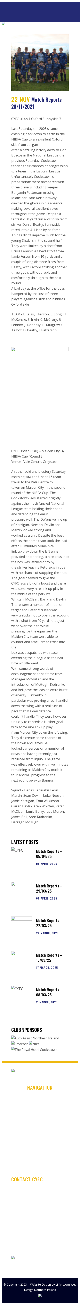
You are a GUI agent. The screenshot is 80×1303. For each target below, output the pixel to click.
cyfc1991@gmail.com (27, 1248)
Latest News (40, 1112)
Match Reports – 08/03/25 (49, 992)
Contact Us (40, 1152)
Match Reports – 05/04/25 (49, 853)
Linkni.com (63, 1284)
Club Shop (40, 1120)
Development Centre (40, 1128)
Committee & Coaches (40, 1136)
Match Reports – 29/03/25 (49, 888)
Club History (40, 1104)
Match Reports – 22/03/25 (49, 922)
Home (40, 1096)
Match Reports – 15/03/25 (49, 957)
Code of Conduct (40, 1144)
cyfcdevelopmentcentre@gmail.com (38, 1229)
